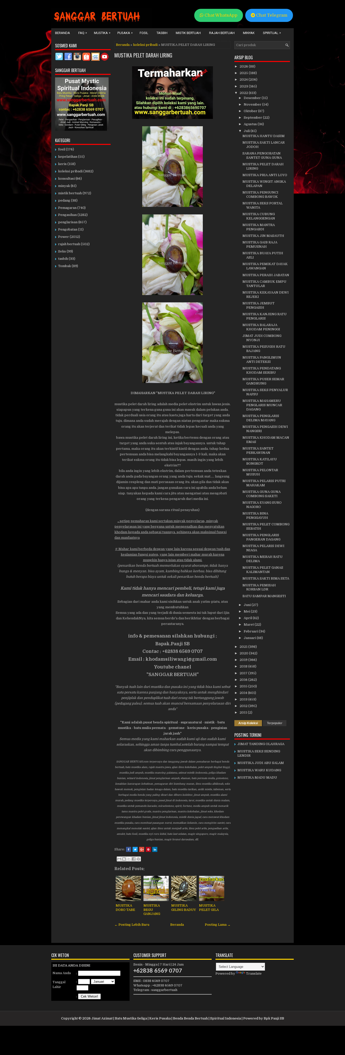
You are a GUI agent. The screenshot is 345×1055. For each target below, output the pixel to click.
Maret (249, 624)
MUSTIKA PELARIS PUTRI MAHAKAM (264, 483)
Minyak (249, 33)
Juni (248, 605)
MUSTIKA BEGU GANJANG (151, 910)
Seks (62, 251)
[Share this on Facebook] (128, 849)
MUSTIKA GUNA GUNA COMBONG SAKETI (261, 494)
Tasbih (162, 33)
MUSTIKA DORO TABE (125, 908)
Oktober (251, 111)
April (248, 618)
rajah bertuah (69, 244)
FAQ (82, 33)
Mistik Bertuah (188, 33)
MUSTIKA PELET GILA (209, 908)
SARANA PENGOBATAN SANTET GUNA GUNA (262, 155)
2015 (244, 686)
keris (62, 164)
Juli (247, 131)
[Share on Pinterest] (148, 849)
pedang (64, 200)
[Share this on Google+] (141, 849)
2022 (244, 93)
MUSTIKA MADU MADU (257, 777)
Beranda (62, 33)
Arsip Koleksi (248, 723)
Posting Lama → (218, 924)
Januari (250, 638)
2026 (244, 66)
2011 (244, 712)
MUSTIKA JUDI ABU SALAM (260, 763)
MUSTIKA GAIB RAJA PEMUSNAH (259, 244)
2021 (244, 647)
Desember (253, 98)
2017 (244, 673)
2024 (244, 79)
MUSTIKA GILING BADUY (183, 908)
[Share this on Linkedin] (154, 849)
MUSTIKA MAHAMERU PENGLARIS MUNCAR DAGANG (262, 405)
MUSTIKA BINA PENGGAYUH (255, 515)
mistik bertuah (70, 193)
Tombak (64, 266)
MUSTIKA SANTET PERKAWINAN (258, 450)
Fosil (144, 33)
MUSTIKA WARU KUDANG (259, 770)
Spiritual (272, 33)
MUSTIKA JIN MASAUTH (263, 236)
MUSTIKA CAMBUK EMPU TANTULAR (264, 284)
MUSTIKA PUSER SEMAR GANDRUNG (263, 381)
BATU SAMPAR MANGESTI (264, 596)
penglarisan (68, 222)
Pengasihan (67, 215)
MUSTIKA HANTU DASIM (263, 136)
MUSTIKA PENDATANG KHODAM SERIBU (261, 370)
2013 (244, 699)
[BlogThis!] (124, 858)
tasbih (63, 259)
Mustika (102, 33)
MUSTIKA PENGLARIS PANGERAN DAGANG (261, 537)
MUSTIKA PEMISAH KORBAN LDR (259, 587)
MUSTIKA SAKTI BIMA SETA (265, 578)
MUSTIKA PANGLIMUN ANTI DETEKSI (261, 360)
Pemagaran (67, 208)
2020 (244, 653)
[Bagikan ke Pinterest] (138, 858)
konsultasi (66, 178)
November (253, 104)
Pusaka (125, 33)
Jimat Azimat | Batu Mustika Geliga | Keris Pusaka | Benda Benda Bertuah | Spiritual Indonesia (166, 1018)
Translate (254, 973)
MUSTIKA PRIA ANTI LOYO (264, 175)
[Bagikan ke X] (128, 858)
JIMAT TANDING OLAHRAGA (260, 744)
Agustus (251, 124)
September (253, 117)
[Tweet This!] (135, 849)
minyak (64, 186)
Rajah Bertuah (222, 33)
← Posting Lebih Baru (131, 924)
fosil (61, 149)
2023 (244, 86)
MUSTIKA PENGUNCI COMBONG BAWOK (260, 194)
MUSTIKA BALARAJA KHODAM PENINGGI (261, 327)
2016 (244, 680)
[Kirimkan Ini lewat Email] (119, 858)
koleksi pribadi (145, 45)
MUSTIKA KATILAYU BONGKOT (259, 461)
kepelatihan (67, 156)
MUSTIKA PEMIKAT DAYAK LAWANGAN (265, 266)
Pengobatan (67, 229)
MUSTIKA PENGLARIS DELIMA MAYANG (260, 418)
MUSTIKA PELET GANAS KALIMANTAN (262, 570)
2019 (244, 660)
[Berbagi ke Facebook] (133, 858)
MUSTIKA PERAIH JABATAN (265, 275)
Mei (247, 611)
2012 (244, 706)
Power (63, 237)
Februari (251, 631)
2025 (244, 73)
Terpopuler (274, 723)
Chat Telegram (271, 15)
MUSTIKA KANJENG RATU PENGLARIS (264, 316)
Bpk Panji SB (274, 1018)
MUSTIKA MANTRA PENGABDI (258, 227)
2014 (244, 693)
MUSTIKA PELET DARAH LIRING (143, 55)
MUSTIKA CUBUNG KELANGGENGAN (258, 216)
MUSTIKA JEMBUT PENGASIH (258, 305)
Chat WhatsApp (220, 15)
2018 (244, 666)
